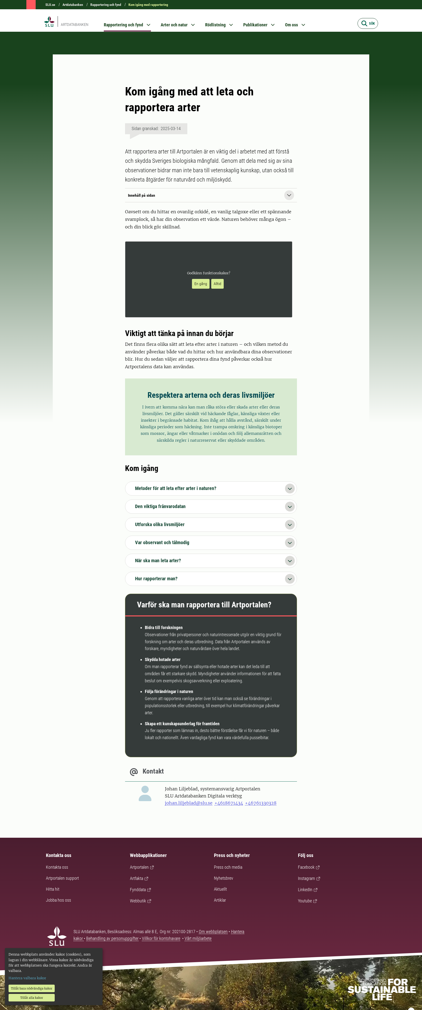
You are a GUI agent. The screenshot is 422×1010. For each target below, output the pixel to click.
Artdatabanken (73, 5)
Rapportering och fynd (105, 5)
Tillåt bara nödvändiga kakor (31, 988)
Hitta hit (52, 889)
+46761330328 (260, 803)
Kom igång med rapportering (148, 5)
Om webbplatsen (213, 931)
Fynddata (138, 889)
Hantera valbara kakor (27, 978)
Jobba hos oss (58, 900)
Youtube (305, 900)
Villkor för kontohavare (161, 938)
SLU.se (50, 5)
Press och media (228, 867)
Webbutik (138, 900)
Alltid (217, 283)
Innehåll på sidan (141, 195)
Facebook (306, 867)
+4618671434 (228, 803)
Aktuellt (220, 889)
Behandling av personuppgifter (112, 938)
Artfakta (136, 878)
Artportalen (139, 867)
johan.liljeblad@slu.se (188, 803)
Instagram (306, 878)
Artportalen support (62, 878)
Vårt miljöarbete (198, 938)
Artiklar (220, 900)
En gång (200, 283)
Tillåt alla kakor (31, 998)
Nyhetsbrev (223, 878)
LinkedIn (305, 889)
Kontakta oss (57, 867)
